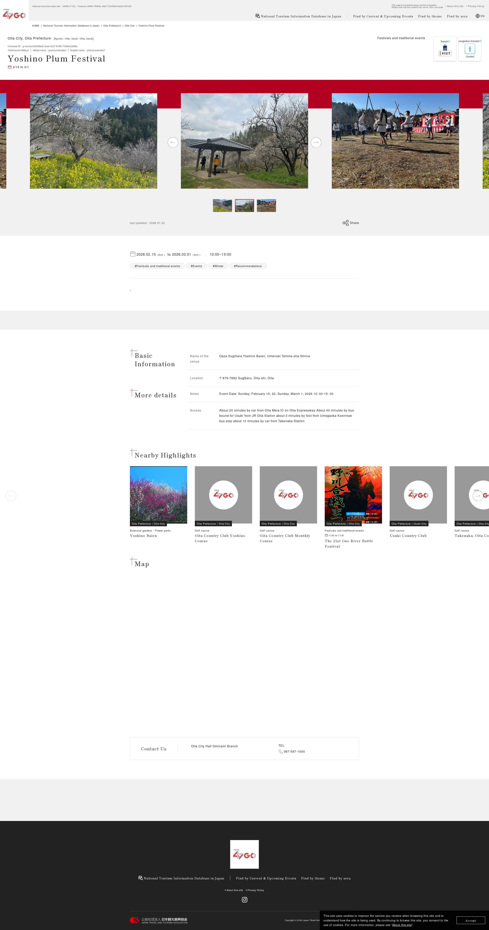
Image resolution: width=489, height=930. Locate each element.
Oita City (130, 25)
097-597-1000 (294, 751)
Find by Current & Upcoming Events (383, 16)
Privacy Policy (476, 6)
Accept (471, 920)
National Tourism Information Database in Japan (301, 16)
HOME (36, 25)
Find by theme (430, 16)
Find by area (457, 16)
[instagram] (244, 899)
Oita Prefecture (112, 25)
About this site (402, 925)
